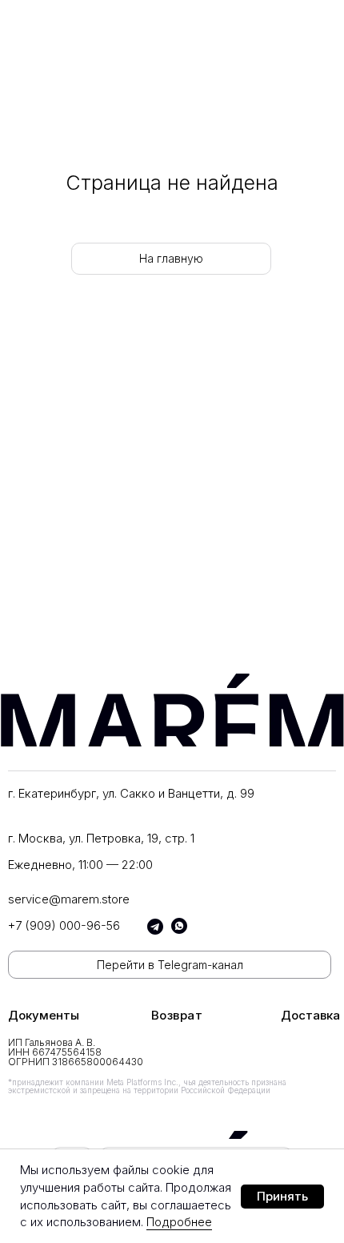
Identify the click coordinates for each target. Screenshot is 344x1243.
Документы (43, 1015)
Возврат (177, 1015)
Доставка (310, 1015)
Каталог (34, 376)
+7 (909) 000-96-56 (64, 925)
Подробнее (179, 1221)
